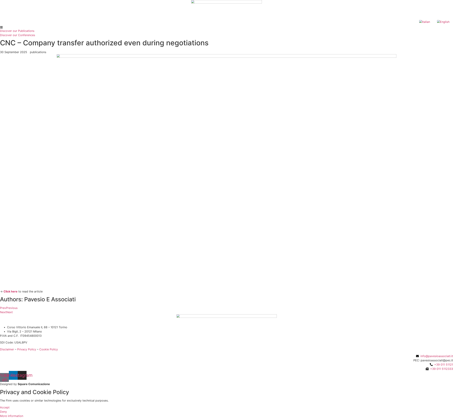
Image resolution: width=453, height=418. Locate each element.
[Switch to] (425, 22)
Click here (11, 291)
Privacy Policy (26, 349)
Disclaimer (7, 349)
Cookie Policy (48, 349)
